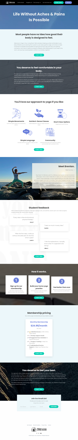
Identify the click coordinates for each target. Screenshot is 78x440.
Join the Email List (47, 2)
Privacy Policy (44, 425)
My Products (29, 425)
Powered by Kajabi (39, 437)
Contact (49, 425)
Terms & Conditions (36, 425)
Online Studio (20, 2)
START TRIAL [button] (58, 2)
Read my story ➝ (70, 170)
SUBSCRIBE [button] (54, 406)
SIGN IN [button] (68, 2)
